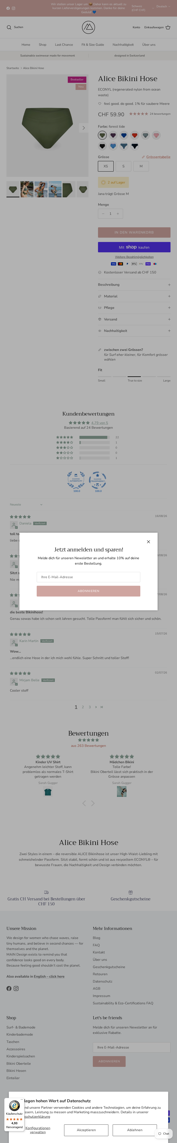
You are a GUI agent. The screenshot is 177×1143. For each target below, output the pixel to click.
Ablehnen (134, 1130)
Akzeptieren (86, 1130)
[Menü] (21, 1100)
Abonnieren (88, 591)
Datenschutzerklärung (33, 1116)
